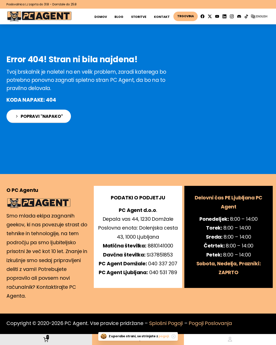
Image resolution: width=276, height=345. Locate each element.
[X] (210, 16)
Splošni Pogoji (166, 323)
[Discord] (239, 16)
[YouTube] (217, 16)
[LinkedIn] (224, 16)
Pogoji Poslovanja (210, 323)
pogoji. (163, 336)
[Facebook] (202, 16)
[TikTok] (246, 16)
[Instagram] (232, 16)
